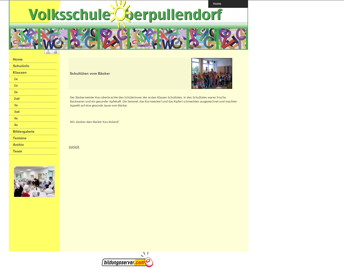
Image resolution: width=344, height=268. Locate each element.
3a (16, 105)
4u (16, 124)
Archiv (18, 145)
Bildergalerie (24, 131)
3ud (16, 111)
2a (16, 92)
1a (16, 79)
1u (16, 85)
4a (16, 118)
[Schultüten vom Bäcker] (211, 88)
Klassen (20, 72)
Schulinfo (21, 66)
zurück (74, 147)
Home (217, 3)
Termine (19, 138)
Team (17, 151)
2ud (16, 98)
